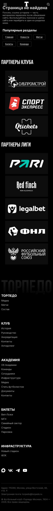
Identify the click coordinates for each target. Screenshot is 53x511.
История (6, 328)
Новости (24, 37)
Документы (7, 391)
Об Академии (9, 365)
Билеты (9, 44)
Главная (9, 37)
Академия (26, 16)
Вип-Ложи (7, 414)
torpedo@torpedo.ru (32, 494)
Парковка (6, 432)
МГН (3, 419)
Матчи (39, 37)
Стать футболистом (12, 386)
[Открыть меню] (5, 4)
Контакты (6, 341)
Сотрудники (8, 373)
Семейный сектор (11, 423)
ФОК (3, 455)
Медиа (26, 8)
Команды (6, 369)
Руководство (8, 332)
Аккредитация (9, 337)
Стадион (6, 427)
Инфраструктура (10, 378)
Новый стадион (10, 451)
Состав (5, 309)
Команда (24, 44)
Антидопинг (8, 345)
